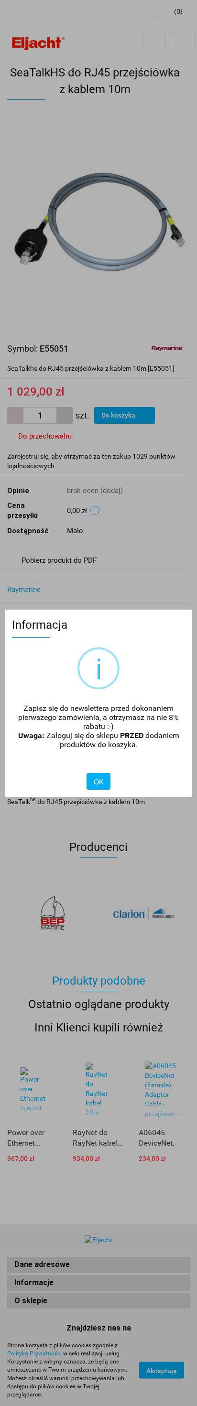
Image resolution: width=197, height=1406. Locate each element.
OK (98, 781)
